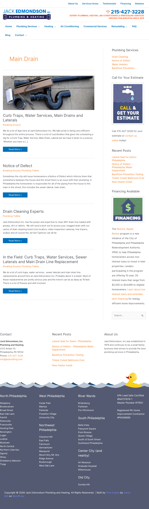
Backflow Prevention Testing (127, 174)
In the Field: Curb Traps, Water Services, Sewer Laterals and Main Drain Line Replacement (45, 259)
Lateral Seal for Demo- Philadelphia (71, 341)
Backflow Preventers (123, 68)
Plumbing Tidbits (30, 170)
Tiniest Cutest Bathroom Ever (128, 178)
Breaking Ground (11, 124)
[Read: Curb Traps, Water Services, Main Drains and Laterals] (48, 92)
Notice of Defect (17, 165)
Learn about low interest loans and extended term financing (128, 294)
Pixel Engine (112, 492)
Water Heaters (120, 64)
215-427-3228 (15, 355)
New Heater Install (122, 181)
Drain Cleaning (120, 56)
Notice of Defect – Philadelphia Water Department (122, 167)
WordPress (18, 496)
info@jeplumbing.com (11, 359)
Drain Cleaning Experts (23, 211)
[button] (38, 26)
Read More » (15, 149)
